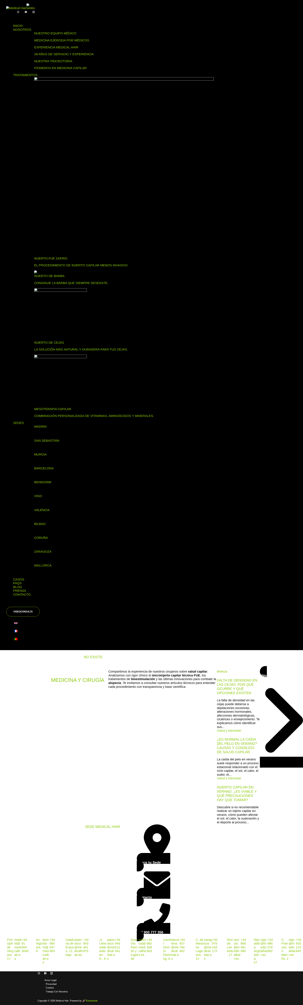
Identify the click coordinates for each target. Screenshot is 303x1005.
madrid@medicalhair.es (18, 949)
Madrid (40, 426)
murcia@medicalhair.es (237, 949)
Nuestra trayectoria (53, 61)
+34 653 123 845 (298, 945)
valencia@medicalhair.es (142, 947)
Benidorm (42, 482)
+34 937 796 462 (182, 945)
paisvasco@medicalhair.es (78, 947)
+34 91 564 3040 (25, 945)
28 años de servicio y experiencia (64, 54)
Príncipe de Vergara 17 (10, 949)
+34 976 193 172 (214, 945)
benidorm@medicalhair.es (46, 951)
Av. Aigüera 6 (39, 945)
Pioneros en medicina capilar (60, 68)
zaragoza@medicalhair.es (208, 949)
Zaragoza (43, 551)
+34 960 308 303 (149, 945)
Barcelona (44, 468)
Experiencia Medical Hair (56, 47)
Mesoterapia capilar (52, 409)
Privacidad (51, 984)
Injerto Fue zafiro (50, 258)
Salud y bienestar (229, 730)
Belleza (222, 671)
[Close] (13, 603)
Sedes (18, 423)
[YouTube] (33, 12)
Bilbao (40, 524)
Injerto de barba (49, 276)
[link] (16, 624)
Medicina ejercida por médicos (61, 40)
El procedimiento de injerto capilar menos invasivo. (81, 265)
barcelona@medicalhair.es (175, 949)
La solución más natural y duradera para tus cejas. (81, 349)
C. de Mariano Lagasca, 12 (200, 949)
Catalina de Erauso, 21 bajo (70, 947)
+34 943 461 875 (86, 945)
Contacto (22, 594)
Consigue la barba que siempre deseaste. (71, 283)
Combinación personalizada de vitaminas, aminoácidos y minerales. (94, 416)
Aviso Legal (50, 980)
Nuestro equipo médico (55, 33)
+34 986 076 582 (270, 945)
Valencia (42, 510)
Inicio (18, 26)
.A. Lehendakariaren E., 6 (102, 949)
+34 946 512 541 (117, 945)
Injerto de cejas (49, 342)
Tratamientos (25, 75)
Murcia (40, 454)
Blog (17, 587)
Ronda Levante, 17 (230, 947)
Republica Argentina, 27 (257, 951)
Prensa (19, 590)
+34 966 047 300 (52, 945)
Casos (18, 579)
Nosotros (22, 29)
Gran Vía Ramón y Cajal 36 (134, 949)
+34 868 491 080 (243, 945)
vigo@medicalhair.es (264, 947)
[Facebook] (25, 12)
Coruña (41, 537)
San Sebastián (46, 440)
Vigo (38, 496)
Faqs (17, 583)
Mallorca (43, 565)
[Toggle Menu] (13, 17)
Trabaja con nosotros (57, 991)
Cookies (50, 987)
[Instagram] (18, 12)
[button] (23, 611)
